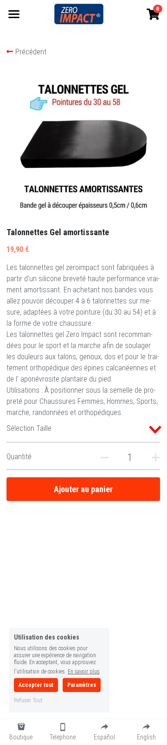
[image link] (78, 13)
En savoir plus (84, 671)
